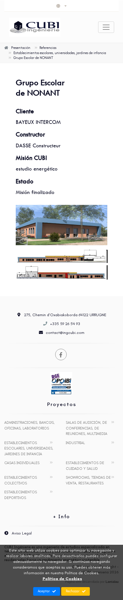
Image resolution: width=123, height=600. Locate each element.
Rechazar (73, 591)
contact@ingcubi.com (65, 332)
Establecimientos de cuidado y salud (85, 466)
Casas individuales (21, 463)
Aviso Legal (21, 533)
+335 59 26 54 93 (65, 323)
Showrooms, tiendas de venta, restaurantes (88, 480)
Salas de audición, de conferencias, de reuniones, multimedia (86, 428)
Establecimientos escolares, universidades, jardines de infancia (28, 448)
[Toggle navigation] (106, 27)
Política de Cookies (62, 578)
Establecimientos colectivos (20, 480)
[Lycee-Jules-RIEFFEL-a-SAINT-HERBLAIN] (61, 225)
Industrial (75, 443)
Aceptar (44, 591)
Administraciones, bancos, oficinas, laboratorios (29, 425)
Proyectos (61, 404)
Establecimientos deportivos (20, 495)
